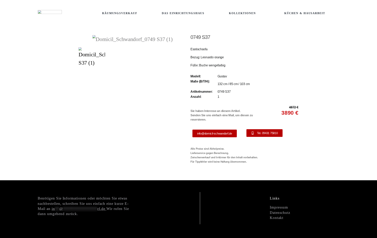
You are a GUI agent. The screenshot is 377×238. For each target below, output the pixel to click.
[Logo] (50, 13)
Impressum (279, 207)
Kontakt (276, 218)
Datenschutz (280, 213)
